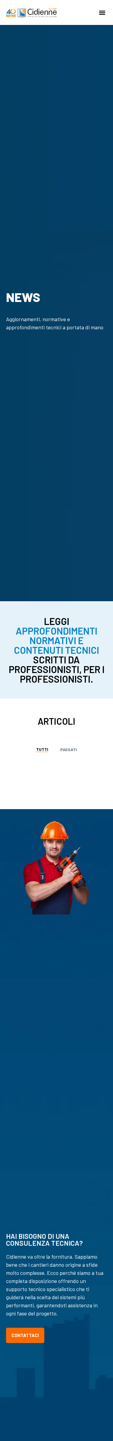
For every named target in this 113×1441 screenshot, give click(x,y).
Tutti (42, 749)
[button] (102, 12)
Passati (68, 749)
